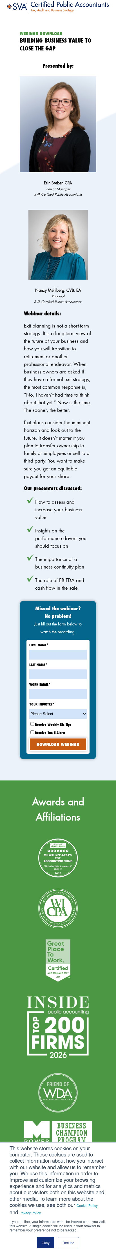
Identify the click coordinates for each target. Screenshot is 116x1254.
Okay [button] (46, 1242)
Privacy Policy (30, 1212)
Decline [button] (68, 1242)
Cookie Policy (87, 1205)
